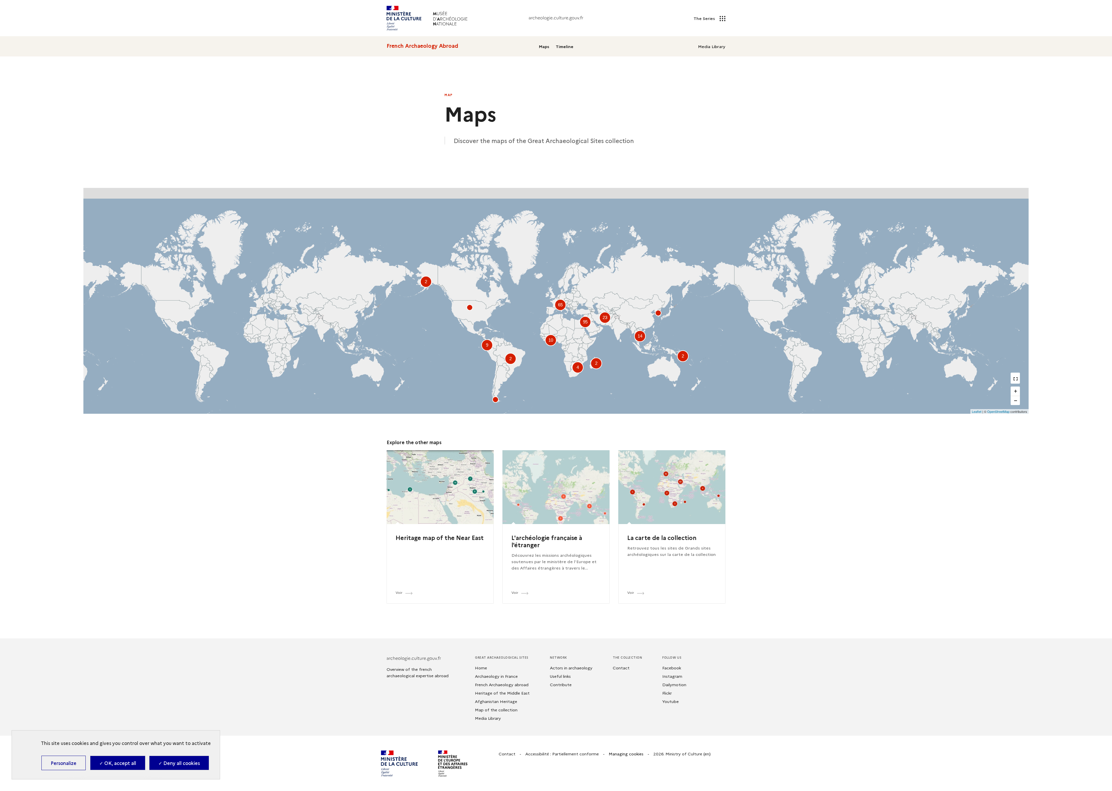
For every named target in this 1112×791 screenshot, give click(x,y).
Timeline (564, 46)
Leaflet (976, 411)
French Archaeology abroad (501, 684)
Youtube (670, 701)
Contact (621, 668)
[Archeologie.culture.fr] (556, 18)
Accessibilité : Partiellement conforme (562, 754)
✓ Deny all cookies (179, 763)
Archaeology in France (496, 676)
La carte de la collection (661, 537)
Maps (544, 46)
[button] (658, 313)
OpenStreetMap (998, 411)
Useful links (560, 676)
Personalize (63, 763)
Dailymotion (674, 684)
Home (481, 668)
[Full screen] (1015, 379)
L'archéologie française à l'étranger (546, 541)
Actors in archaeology (571, 668)
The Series (705, 18)
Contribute (561, 684)
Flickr (667, 693)
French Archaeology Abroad (422, 45)
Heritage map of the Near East (440, 537)
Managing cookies (626, 754)
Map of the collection (496, 710)
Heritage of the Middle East (502, 693)
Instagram (672, 676)
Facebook (671, 668)
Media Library (711, 46)
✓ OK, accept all (117, 763)
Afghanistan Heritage (496, 701)
